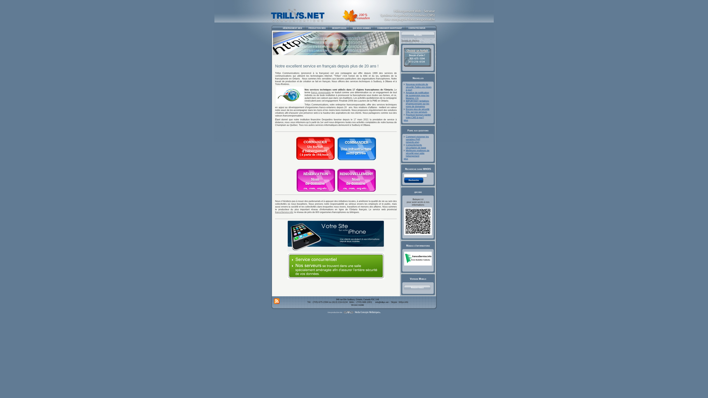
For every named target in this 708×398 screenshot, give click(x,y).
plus (406, 120)
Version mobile (357, 305)
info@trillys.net (381, 302)
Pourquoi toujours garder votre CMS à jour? (418, 116)
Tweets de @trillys (410, 40)
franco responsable (321, 92)
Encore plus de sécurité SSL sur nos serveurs (417, 110)
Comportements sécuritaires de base (416, 146)
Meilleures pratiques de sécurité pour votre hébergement (417, 153)
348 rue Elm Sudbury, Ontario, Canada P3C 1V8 (357, 299)
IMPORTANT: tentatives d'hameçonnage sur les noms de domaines (417, 104)
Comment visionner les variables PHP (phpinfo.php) (417, 139)
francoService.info (284, 212)
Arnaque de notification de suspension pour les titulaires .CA (417, 95)
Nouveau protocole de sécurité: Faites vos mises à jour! (418, 87)
